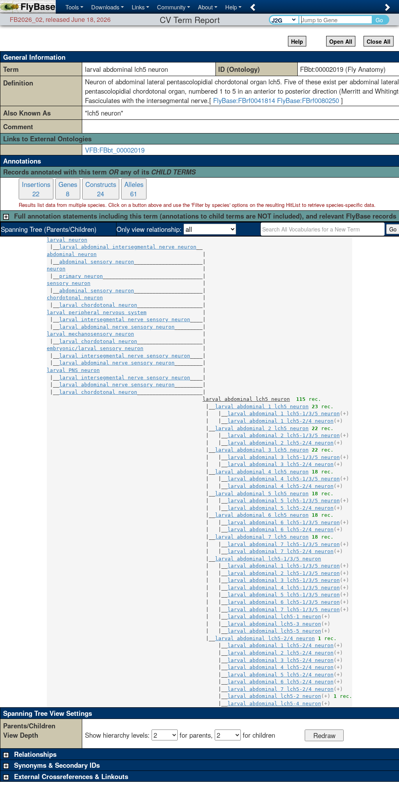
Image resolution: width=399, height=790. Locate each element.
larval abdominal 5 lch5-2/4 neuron (281, 508)
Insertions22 (36, 189)
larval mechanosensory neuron (90, 334)
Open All (340, 41)
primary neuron (81, 276)
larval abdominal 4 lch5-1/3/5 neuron (284, 479)
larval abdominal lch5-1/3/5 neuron (268, 559)
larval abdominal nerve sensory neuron (117, 327)
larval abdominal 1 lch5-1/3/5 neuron (284, 413)
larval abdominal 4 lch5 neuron (262, 472)
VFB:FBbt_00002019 (115, 150)
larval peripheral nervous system (97, 312)
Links (138, 7)
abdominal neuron (72, 254)
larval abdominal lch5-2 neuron (274, 696)
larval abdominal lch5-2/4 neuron (265, 638)
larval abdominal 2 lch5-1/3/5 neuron (284, 435)
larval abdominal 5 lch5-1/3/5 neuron (284, 501)
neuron (56, 269)
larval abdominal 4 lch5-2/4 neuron (281, 486)
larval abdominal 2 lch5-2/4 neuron (281, 443)
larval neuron (67, 240)
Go (379, 20)
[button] (251, 5)
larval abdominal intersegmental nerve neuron (127, 247)
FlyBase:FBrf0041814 (244, 100)
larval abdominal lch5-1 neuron (274, 616)
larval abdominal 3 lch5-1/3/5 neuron (284, 457)
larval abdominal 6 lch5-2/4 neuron (281, 529)
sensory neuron (68, 283)
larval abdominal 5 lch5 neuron (262, 493)
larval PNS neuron (73, 370)
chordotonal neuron (75, 298)
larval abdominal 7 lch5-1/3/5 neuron (284, 544)
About (205, 7)
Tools (72, 7)
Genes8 (67, 189)
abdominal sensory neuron (96, 262)
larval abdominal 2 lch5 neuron (262, 428)
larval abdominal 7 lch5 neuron (262, 537)
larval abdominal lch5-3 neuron (274, 624)
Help (231, 7)
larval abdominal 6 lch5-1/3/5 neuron (284, 522)
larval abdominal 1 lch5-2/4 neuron (281, 421)
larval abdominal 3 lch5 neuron (262, 450)
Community (171, 7)
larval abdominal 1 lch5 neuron (262, 406)
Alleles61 (133, 189)
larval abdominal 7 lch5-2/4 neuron (281, 551)
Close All (378, 41)
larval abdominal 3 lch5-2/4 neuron (281, 464)
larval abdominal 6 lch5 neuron (262, 515)
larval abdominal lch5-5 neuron (274, 631)
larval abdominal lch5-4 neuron (274, 703)
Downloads (105, 7)
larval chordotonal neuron (98, 305)
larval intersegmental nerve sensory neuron (124, 319)
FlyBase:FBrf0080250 (308, 100)
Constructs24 (100, 189)
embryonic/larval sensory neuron (95, 348)
